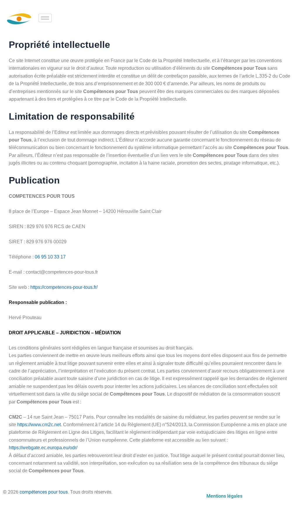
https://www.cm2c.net (39, 424)
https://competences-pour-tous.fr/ (64, 287)
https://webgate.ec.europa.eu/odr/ (43, 447)
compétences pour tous (44, 492)
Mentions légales (224, 496)
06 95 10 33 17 (50, 256)
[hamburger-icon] (45, 18)
